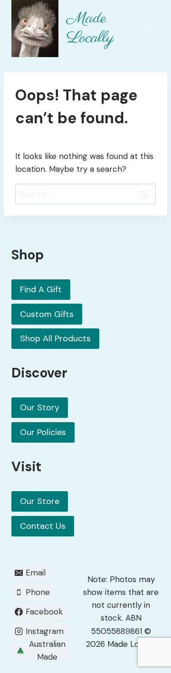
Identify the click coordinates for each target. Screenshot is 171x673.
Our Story (39, 407)
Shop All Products (55, 338)
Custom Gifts (47, 314)
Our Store (39, 501)
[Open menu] (151, 28)
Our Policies (43, 432)
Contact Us (43, 526)
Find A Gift (41, 289)
